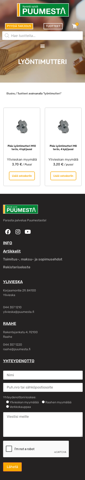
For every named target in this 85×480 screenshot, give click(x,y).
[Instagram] (18, 232)
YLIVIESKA (13, 281)
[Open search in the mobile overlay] (42, 35)
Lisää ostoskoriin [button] (22, 175)
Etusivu (11, 93)
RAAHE (9, 323)
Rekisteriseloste (16, 267)
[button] (42, 45)
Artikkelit (12, 251)
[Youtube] (27, 232)
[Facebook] (8, 232)
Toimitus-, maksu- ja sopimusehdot (32, 259)
